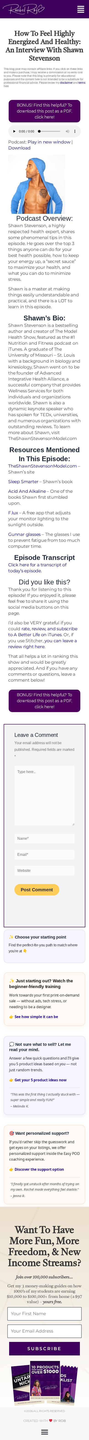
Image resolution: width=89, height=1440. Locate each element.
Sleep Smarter (23, 481)
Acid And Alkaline (27, 491)
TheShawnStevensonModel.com (42, 466)
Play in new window (49, 142)
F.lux (13, 512)
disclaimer (66, 82)
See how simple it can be (36, 1016)
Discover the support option (39, 1169)
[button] (64, 10)
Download (19, 148)
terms (81, 82)
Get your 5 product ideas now (41, 1079)
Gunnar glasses (24, 534)
